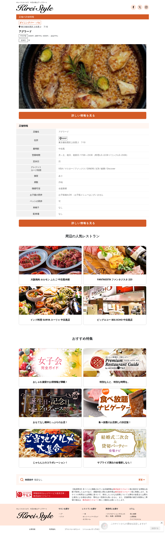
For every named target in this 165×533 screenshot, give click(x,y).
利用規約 (52, 529)
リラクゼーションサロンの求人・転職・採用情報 (115, 515)
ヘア (61, 514)
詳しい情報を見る (83, 115)
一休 (84, 514)
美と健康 (133, 514)
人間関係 (133, 516)
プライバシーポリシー (72, 529)
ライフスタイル (135, 519)
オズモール (87, 519)
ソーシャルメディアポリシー (92, 529)
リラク (61, 516)
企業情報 (32, 529)
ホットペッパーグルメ (90, 516)
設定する (155, 528)
